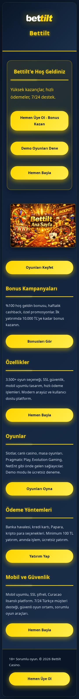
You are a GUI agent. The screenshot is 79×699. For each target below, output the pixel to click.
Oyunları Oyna (39, 488)
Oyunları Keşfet (39, 267)
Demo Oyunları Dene (39, 148)
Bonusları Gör (39, 341)
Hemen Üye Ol (40, 678)
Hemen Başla (39, 172)
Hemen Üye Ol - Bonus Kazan (39, 120)
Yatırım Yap (39, 556)
